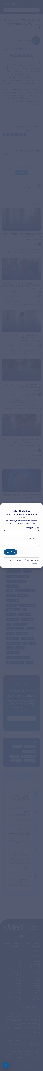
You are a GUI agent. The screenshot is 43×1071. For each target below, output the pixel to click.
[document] (21, 535)
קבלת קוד (10, 552)
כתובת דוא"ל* (34, 538)
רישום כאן (35, 563)
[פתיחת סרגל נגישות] (6, 1065)
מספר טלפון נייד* (32, 528)
